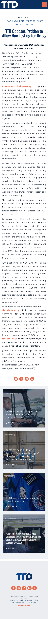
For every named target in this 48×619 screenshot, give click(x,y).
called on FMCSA (10, 339)
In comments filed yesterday (16, 86)
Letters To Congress (10, 518)
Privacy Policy (24, 605)
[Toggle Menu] (44, 4)
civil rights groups (11, 310)
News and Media (14, 21)
